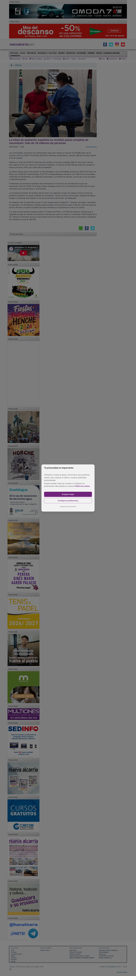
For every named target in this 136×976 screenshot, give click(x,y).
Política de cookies (82, 486)
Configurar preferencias (68, 501)
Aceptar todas (68, 494)
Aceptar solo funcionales (68, 506)
